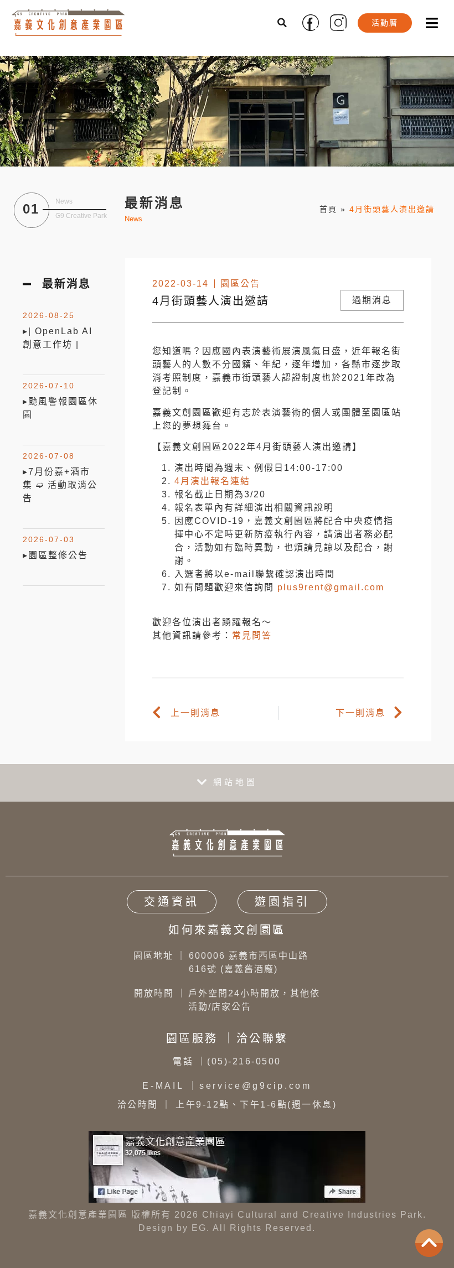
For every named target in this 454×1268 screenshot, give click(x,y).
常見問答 (252, 635)
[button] (283, 22)
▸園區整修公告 (55, 555)
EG (199, 1228)
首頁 (328, 209)
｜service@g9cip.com (227, 1085)
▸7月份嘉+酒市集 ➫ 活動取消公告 (60, 485)
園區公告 (240, 283)
